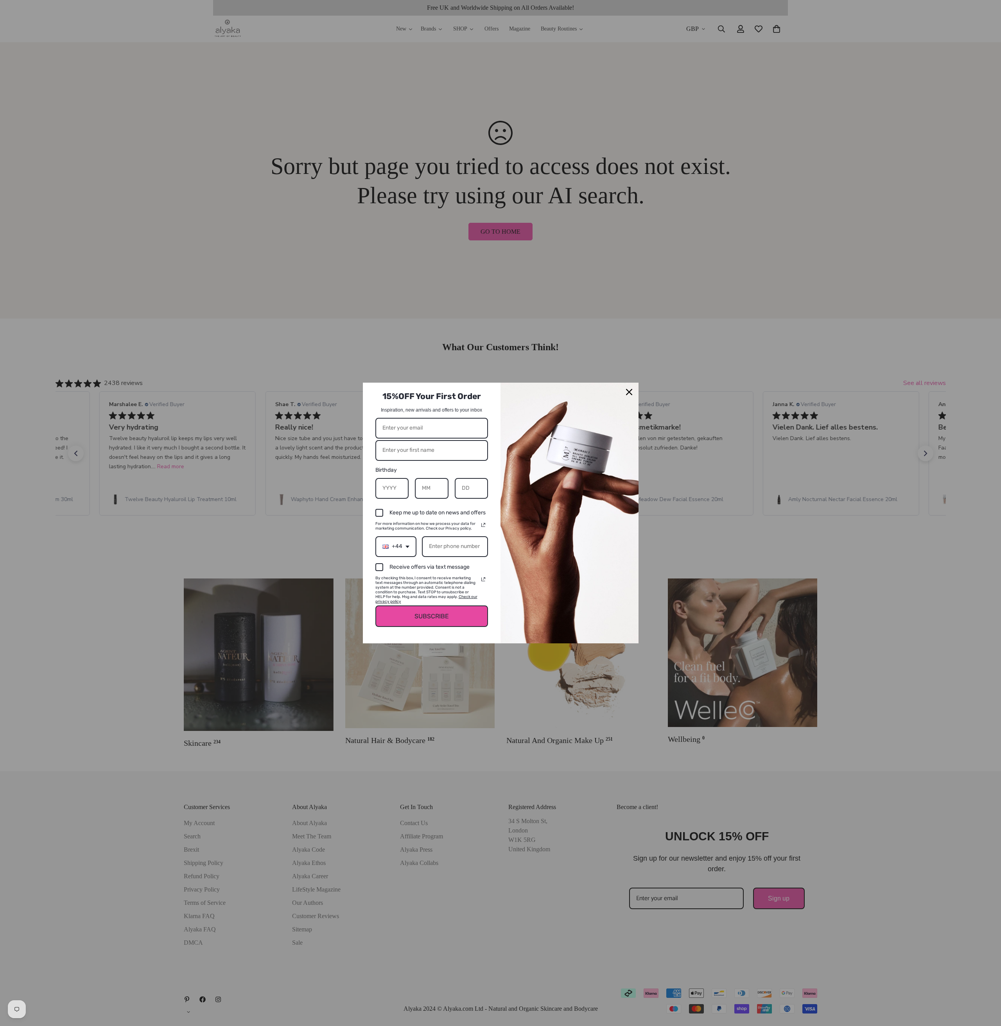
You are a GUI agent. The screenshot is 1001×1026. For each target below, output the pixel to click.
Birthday (386, 470)
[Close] (629, 392)
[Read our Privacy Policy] (483, 525)
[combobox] (395, 546)
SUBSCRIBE (431, 616)
